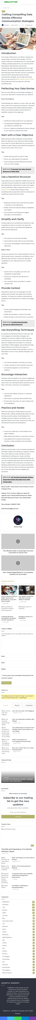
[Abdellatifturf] (11, 2)
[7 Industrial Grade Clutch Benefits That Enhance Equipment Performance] (6, 878)
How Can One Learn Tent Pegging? (23, 711)
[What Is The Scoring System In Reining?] (6, 868)
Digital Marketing (6, 937)
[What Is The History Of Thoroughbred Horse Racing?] (6, 742)
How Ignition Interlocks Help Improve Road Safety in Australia (26, 598)
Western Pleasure (7, 973)
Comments (29, 705)
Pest (3, 948)
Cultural (4, 942)
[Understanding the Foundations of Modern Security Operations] (9, 610)
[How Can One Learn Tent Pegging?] (6, 713)
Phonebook (5, 904)
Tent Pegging (5, 956)
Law (3, 923)
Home (4, 8)
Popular (6, 705)
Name (3, 656)
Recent (17, 705)
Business (4, 910)
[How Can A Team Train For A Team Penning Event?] (6, 750)
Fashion (4, 932)
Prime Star (6, 25)
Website (3, 669)
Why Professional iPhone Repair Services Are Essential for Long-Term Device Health (9, 599)
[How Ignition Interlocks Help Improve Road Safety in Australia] (27, 590)
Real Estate (5, 934)
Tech (8, 8)
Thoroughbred (6, 970)
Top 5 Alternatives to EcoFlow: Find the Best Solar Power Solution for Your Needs (23, 729)
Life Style (4, 915)
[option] (18, 773)
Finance (4, 945)
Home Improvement (7, 921)
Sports (4, 929)
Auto (3, 940)
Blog (3, 918)
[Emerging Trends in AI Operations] (27, 610)
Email (3, 662)
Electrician (5, 964)
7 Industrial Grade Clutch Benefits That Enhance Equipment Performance (22, 875)
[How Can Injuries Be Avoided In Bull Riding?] (6, 722)
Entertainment (6, 967)
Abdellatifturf (5, 902)
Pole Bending (5, 959)
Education (5, 926)
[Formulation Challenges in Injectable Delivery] (6, 888)
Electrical (4, 953)
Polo (3, 962)
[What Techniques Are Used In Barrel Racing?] (6, 860)
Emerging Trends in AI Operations (25, 617)
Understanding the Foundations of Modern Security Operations (8, 618)
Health (4, 912)
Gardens (4, 951)
